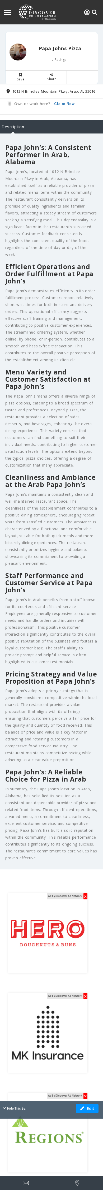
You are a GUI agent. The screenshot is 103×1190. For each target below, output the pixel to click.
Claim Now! (65, 104)
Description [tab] (13, 126)
